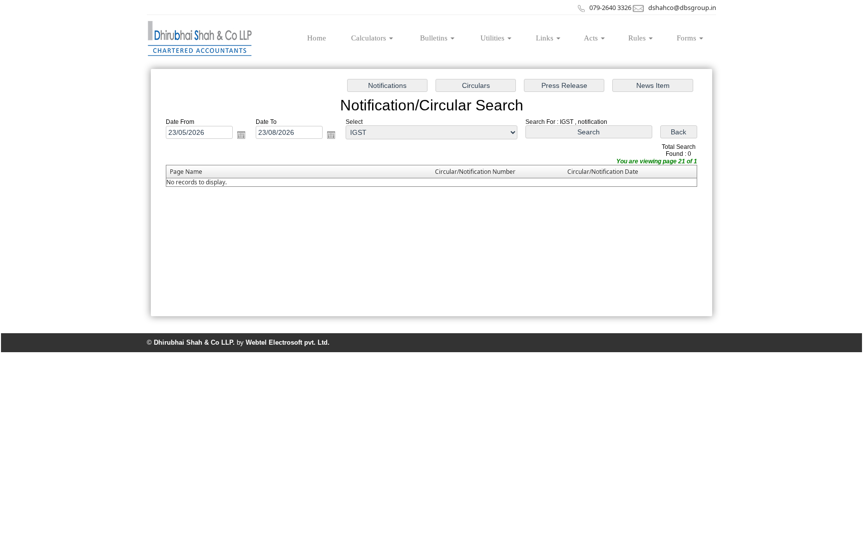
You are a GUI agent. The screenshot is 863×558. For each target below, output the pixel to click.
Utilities (493, 38)
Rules (638, 38)
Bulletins (434, 38)
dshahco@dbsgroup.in (682, 7)
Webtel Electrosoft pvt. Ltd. (288, 342)
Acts (592, 38)
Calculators (369, 38)
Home (316, 38)
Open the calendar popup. (241, 134)
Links (545, 38)
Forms (687, 38)
